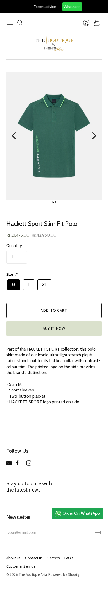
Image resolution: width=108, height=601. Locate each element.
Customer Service (20, 566)
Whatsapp (64, 6)
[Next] (94, 135)
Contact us (34, 558)
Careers (53, 558)
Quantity (14, 245)
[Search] (20, 23)
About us (13, 558)
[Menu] (9, 22)
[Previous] (13, 135)
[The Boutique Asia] (54, 43)
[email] (9, 464)
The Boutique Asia (33, 574)
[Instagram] (28, 464)
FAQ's (68, 558)
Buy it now (54, 328)
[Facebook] (17, 464)
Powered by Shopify (64, 574)
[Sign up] (98, 532)
